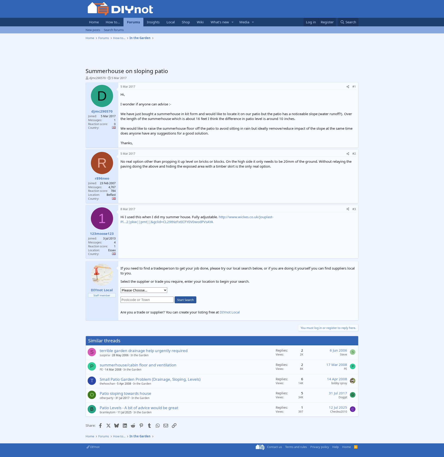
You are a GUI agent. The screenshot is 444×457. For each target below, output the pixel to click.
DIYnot (94, 447)
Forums (133, 22)
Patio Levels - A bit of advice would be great (139, 407)
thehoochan (107, 384)
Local (170, 22)
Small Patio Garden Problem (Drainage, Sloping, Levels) (150, 379)
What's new (220, 22)
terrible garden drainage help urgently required (144, 350)
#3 (354, 209)
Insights (153, 22)
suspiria (105, 355)
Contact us (274, 447)
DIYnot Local (230, 312)
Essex (112, 250)
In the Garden (139, 355)
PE (101, 369)
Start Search (185, 300)
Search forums (114, 30)
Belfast (111, 195)
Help (335, 447)
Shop (186, 22)
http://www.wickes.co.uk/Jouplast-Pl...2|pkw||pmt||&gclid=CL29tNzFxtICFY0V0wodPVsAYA (196, 219)
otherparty (106, 398)
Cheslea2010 (338, 412)
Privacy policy (319, 447)
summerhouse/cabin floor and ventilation (138, 365)
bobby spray (339, 383)
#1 (354, 87)
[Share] (348, 86)
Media (244, 22)
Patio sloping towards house (125, 393)
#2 (354, 154)
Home (94, 22)
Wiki (200, 22)
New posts (93, 30)
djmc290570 (97, 78)
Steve (343, 354)
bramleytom (107, 412)
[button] (232, 22)
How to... (113, 22)
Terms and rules (296, 447)
